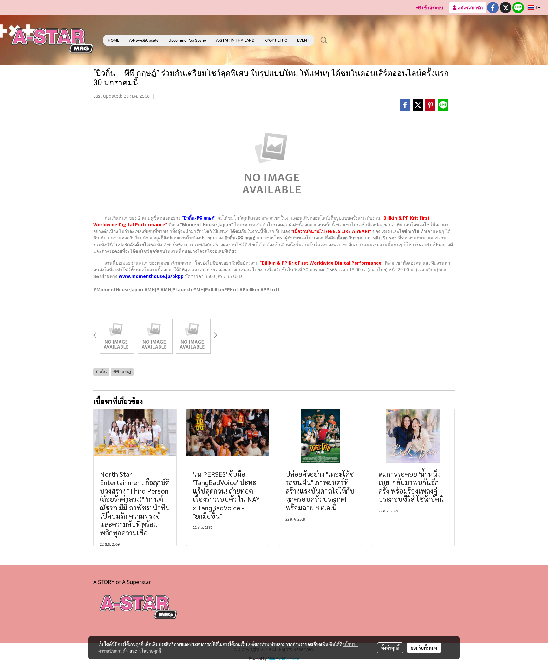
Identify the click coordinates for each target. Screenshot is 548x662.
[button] (324, 40)
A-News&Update (144, 40)
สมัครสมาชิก (469, 7)
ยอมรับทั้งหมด (424, 648)
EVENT (303, 40)
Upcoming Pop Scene (187, 40)
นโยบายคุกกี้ (150, 651)
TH (537, 7)
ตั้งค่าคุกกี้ (390, 648)
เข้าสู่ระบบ (432, 7)
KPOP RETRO (275, 40)
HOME (113, 40)
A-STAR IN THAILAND (235, 40)
